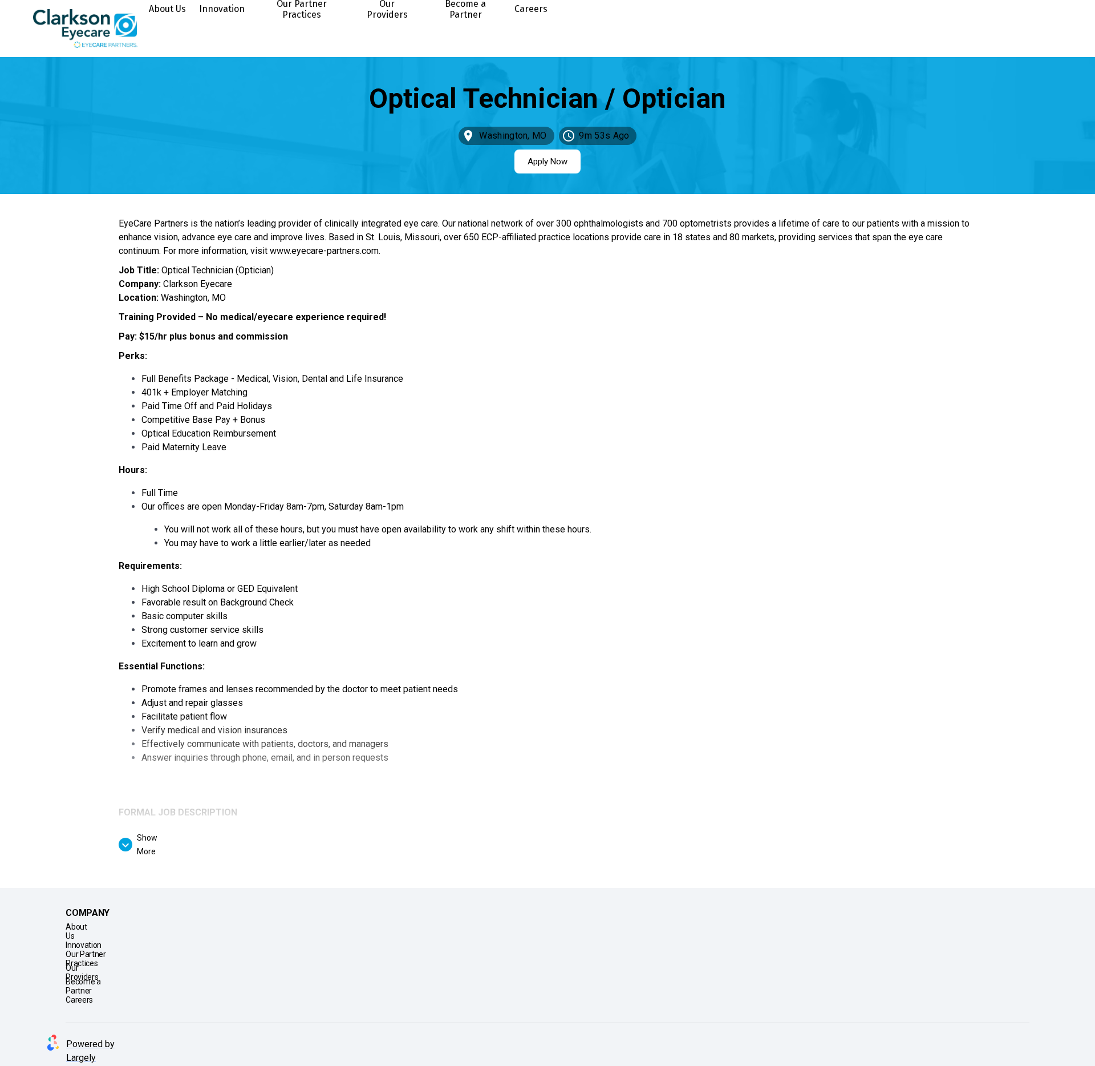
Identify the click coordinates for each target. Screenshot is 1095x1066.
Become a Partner (465, 9)
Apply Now (547, 161)
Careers (531, 8)
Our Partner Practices (302, 9)
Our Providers (387, 9)
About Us (167, 8)
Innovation (222, 8)
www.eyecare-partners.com (324, 250)
